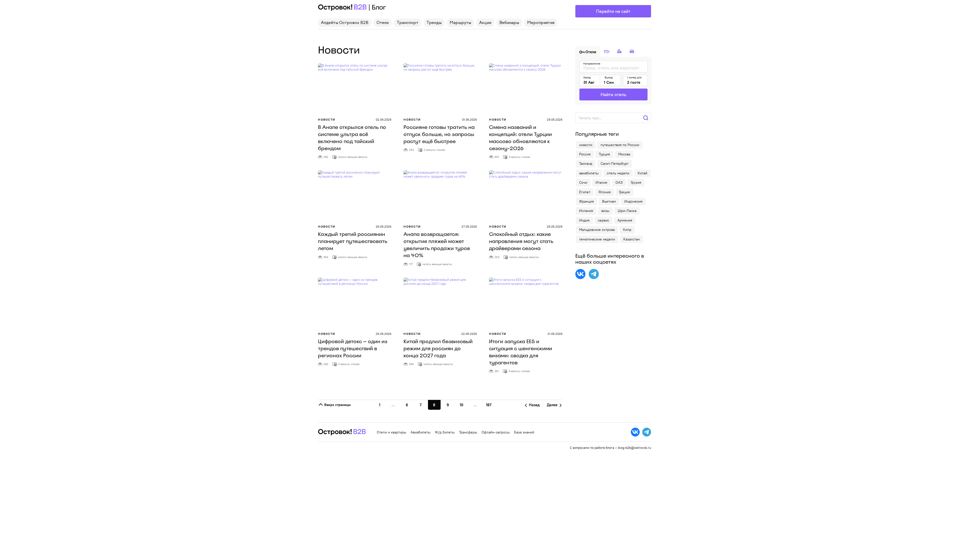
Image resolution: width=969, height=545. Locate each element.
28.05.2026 (383, 226)
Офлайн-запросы (495, 432)
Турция (604, 154)
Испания (586, 210)
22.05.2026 (469, 334)
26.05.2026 (554, 226)
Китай (642, 173)
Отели (382, 23)
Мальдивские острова (597, 229)
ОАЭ (619, 182)
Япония (605, 192)
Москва (624, 154)
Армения (624, 220)
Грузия (636, 182)
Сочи (583, 182)
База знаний (524, 432)
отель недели (618, 173)
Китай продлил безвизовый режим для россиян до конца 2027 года (438, 348)
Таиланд (585, 163)
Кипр (627, 229)
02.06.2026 (383, 119)
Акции (485, 23)
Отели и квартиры (391, 432)
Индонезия (633, 201)
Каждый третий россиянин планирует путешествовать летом (352, 241)
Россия (584, 154)
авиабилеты (589, 173)
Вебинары (509, 23)
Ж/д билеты (445, 432)
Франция (586, 201)
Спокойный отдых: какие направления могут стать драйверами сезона (521, 241)
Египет (584, 192)
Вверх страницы (337, 404)
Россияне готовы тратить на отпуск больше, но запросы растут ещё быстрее (439, 134)
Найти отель (613, 94)
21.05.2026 (555, 334)
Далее (552, 404)
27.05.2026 (469, 226)
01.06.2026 (469, 119)
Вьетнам (609, 201)
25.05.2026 (383, 334)
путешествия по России (620, 145)
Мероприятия (540, 23)
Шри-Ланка (627, 210)
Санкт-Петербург (615, 163)
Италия (601, 182)
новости (585, 145)
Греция (624, 192)
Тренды (434, 23)
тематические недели (597, 239)
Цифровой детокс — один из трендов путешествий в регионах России (352, 348)
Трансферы (468, 432)
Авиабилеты (420, 432)
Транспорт (407, 23)
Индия (584, 220)
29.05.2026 (554, 119)
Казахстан (631, 239)
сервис (603, 220)
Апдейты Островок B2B (344, 23)
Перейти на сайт (613, 11)
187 (488, 404)
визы (605, 210)
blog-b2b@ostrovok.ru (634, 448)
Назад (534, 404)
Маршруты (460, 23)
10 (461, 404)
